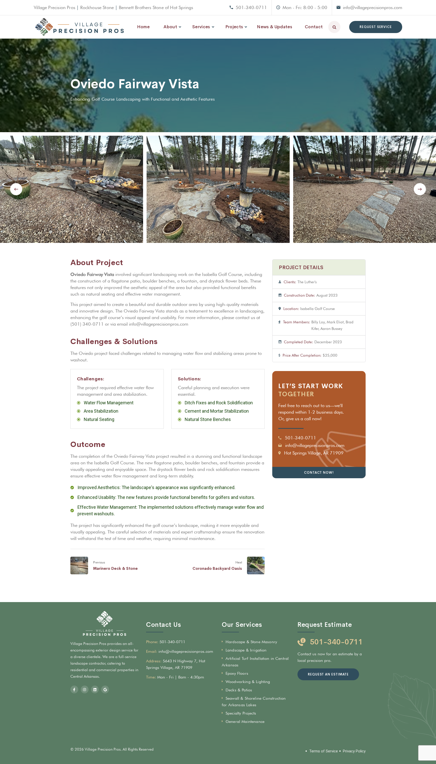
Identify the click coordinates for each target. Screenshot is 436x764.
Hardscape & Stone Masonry (251, 641)
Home (143, 27)
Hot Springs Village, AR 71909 (314, 453)
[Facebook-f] (74, 689)
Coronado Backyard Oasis (217, 568)
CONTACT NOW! (319, 472)
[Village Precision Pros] (79, 27)
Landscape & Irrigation (246, 650)
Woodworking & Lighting (248, 681)
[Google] (105, 689)
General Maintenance (245, 721)
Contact (314, 27)
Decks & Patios (239, 690)
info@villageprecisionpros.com (372, 7)
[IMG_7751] (218, 189)
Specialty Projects (241, 713)
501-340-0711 (251, 7)
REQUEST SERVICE (376, 27)
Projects (234, 27)
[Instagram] (85, 689)
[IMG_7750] (71, 189)
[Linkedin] (95, 689)
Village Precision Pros (54, 7)
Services (201, 27)
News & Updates (274, 27)
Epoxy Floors (237, 673)
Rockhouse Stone (97, 7)
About (170, 27)
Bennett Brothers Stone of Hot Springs (156, 7)
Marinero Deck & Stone (115, 568)
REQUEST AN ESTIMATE (328, 674)
